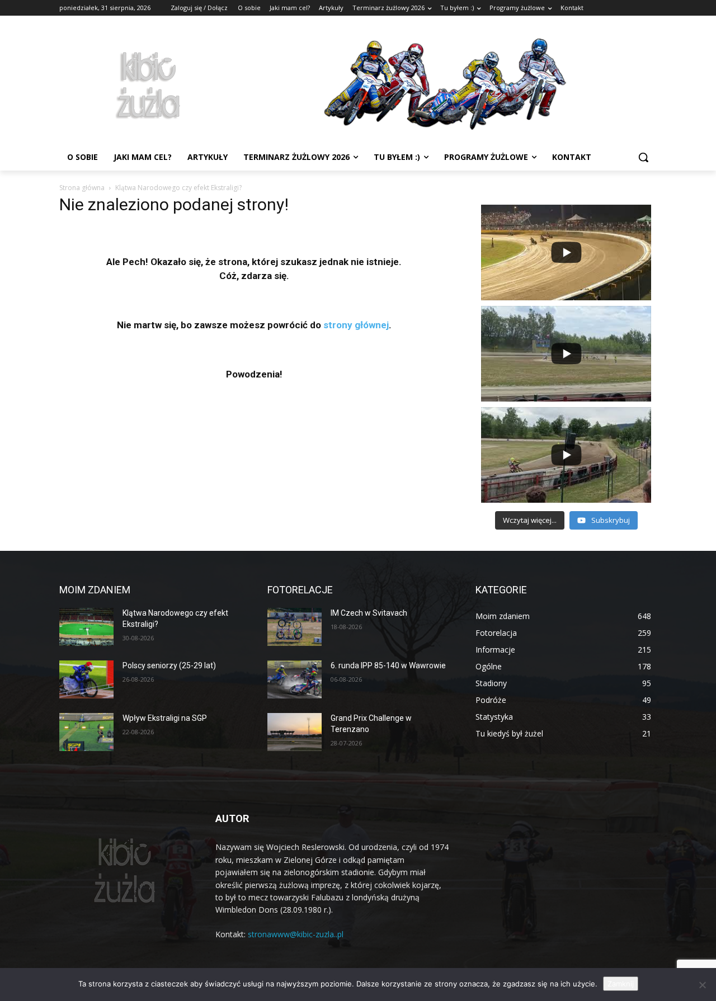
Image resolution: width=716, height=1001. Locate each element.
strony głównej (356, 324)
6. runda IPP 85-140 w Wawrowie (388, 665)
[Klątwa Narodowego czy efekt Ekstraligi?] (86, 627)
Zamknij (620, 983)
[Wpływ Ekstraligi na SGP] (86, 732)
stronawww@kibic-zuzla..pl (295, 934)
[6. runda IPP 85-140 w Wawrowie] (294, 679)
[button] (643, 157)
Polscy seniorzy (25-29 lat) (169, 665)
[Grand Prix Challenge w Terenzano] (294, 732)
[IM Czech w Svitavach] (294, 627)
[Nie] (702, 984)
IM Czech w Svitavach (369, 612)
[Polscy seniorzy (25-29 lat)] (86, 679)
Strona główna (82, 187)
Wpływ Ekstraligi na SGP (165, 718)
